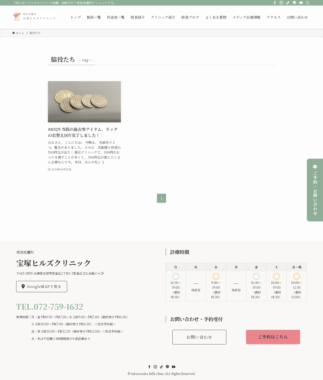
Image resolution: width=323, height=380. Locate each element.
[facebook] (275, 3)
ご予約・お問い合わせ (315, 193)
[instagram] (281, 3)
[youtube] (301, 3)
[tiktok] (288, 3)
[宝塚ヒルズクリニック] (34, 17)
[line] (294, 3)
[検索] (307, 3)
